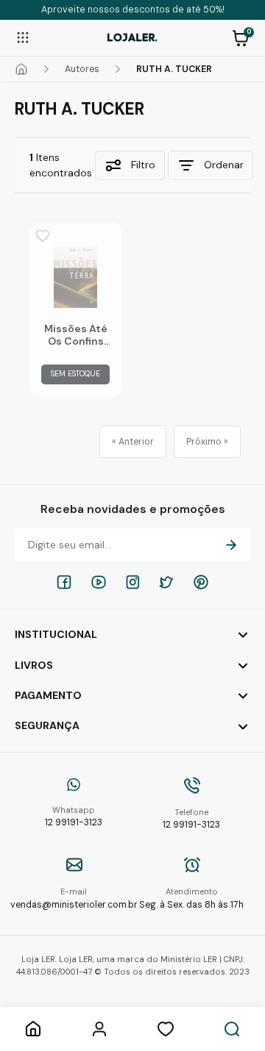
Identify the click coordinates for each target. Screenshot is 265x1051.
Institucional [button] (56, 634)
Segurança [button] (47, 725)
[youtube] (99, 582)
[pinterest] (201, 582)
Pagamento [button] (48, 695)
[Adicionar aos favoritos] (42, 236)
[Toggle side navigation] (23, 36)
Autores (82, 69)
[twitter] (166, 582)
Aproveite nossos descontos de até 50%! (133, 9)
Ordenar (224, 164)
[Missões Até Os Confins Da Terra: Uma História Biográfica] (75, 277)
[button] (240, 37)
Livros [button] (34, 665)
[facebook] (64, 582)
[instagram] (132, 582)
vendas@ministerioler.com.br (74, 898)
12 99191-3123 (73, 817)
